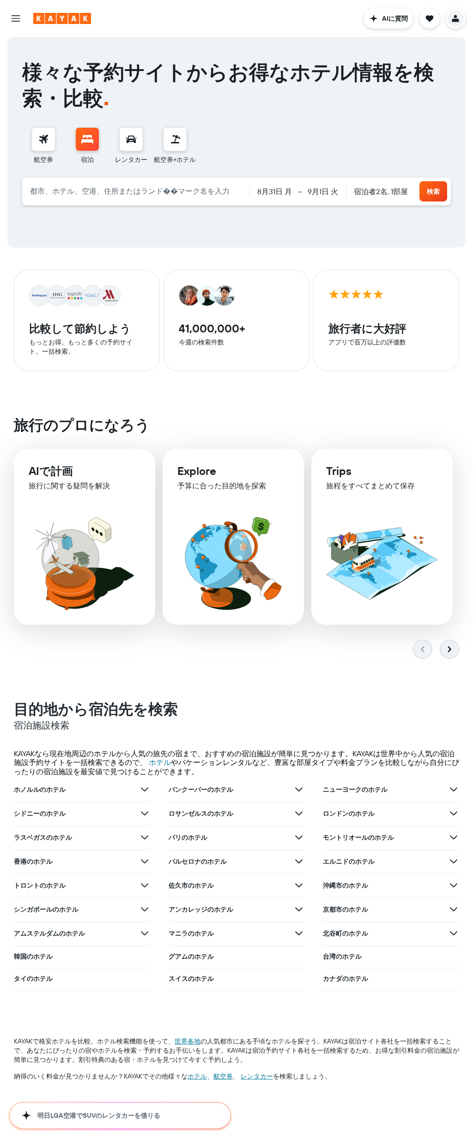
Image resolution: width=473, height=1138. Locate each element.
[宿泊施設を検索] (87, 139)
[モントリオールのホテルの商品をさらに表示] (453, 837)
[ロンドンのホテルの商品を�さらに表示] (453, 813)
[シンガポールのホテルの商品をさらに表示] (144, 909)
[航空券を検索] (43, 139)
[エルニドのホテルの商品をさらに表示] (453, 861)
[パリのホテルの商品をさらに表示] (298, 837)
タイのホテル (33, 978)
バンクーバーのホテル (201, 789)
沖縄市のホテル (345, 885)
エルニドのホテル (349, 861)
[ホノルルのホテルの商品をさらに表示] (144, 789)
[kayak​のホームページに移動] (62, 18)
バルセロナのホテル (198, 861)
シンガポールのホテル (46, 909)
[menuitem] (43, 145)
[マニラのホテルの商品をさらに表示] (298, 933)
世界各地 (187, 1041)
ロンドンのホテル (349, 813)
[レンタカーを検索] (131, 139)
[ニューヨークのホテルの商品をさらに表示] (453, 789)
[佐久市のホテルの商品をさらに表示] (298, 885)
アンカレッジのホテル (201, 909)
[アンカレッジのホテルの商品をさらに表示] (298, 909)
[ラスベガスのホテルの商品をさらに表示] (144, 837)
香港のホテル (33, 861)
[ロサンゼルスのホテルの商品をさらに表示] (298, 813)
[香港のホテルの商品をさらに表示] (144, 861)
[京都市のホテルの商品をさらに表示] (453, 909)
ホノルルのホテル (40, 789)
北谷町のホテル (345, 933)
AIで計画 (51, 471)
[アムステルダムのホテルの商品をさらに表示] (144, 933)
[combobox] (136, 190)
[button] (16, 18)
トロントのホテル (40, 885)
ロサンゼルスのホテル (201, 813)
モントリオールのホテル (358, 837)
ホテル (160, 762)
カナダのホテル (345, 978)
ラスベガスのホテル (43, 837)
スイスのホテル (191, 978)
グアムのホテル (191, 956)
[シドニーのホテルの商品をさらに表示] (144, 813)
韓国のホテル (33, 956)
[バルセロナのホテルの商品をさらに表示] (298, 861)
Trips (339, 471)
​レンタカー (257, 1076)
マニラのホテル (191, 933)
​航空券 (223, 1076)
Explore (196, 471)
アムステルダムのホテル (49, 933)
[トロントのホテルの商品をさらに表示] (144, 885)
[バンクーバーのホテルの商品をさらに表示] (298, 789)
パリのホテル (188, 837)
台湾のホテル (342, 956)
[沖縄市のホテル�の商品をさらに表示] (453, 885)
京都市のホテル (345, 909)
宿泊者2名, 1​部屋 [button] (381, 191)
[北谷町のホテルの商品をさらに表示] (453, 933)
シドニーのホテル (40, 813)
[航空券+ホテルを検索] (175, 139)
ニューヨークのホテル (355, 789)
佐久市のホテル (191, 885)
